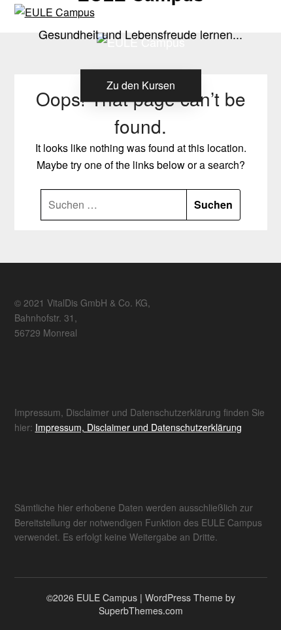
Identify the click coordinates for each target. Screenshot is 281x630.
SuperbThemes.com (141, 610)
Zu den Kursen (141, 85)
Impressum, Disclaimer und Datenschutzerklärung (138, 427)
